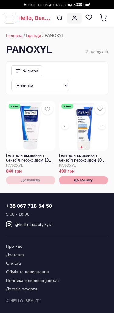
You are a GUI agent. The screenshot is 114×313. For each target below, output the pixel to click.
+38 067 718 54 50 (29, 206)
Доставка (15, 254)
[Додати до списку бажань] (47, 109)
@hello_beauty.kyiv (33, 224)
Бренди (33, 35)
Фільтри (30, 70)
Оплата (13, 263)
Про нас (14, 246)
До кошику (30, 180)
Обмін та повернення (27, 271)
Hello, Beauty (35, 18)
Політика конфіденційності (32, 280)
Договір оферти (21, 288)
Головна (14, 35)
